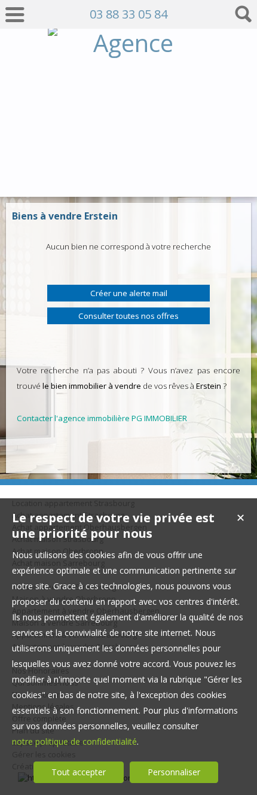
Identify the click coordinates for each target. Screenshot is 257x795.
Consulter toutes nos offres (128, 315)
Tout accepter (78, 772)
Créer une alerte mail (128, 293)
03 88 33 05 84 (128, 14)
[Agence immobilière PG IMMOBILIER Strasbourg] (128, 174)
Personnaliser (174, 772)
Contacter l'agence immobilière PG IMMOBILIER (102, 418)
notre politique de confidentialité (74, 741)
